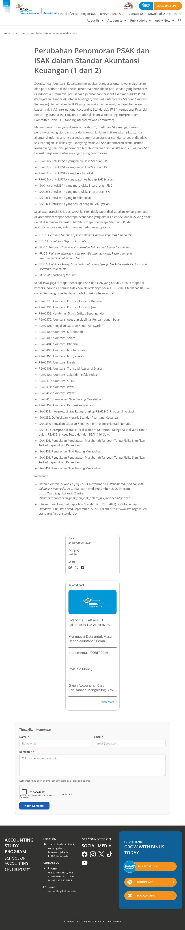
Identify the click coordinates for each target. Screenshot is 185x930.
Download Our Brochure (164, 14)
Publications (138, 21)
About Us (93, 21)
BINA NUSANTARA (112, 14)
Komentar (26, 751)
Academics (114, 21)
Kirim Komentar (34, 805)
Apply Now (162, 21)
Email (98, 737)
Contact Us (136, 14)
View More (107, 702)
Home (6, 33)
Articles (20, 33)
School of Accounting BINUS (77, 14)
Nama (24, 737)
